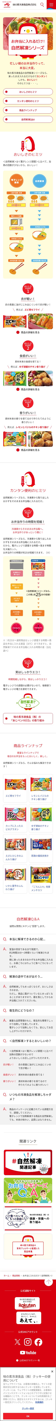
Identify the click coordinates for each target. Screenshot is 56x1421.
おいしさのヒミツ (28, 91)
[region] (28, 1394)
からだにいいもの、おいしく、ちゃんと (29, 1315)
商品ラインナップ (28, 110)
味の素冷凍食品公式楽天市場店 (27, 1300)
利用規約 (39, 1402)
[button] (42, 4)
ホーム (6, 1275)
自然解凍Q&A (28, 119)
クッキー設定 (28, 1408)
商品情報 (16, 1275)
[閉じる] (52, 1371)
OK (27, 1416)
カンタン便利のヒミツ (28, 101)
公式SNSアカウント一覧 (29, 1360)
